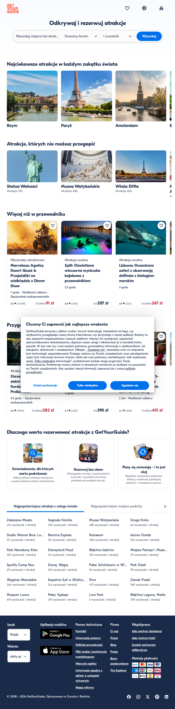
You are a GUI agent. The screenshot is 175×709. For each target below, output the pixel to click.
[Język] (144, 8)
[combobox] (37, 36)
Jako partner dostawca (147, 631)
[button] (32, 99)
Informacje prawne (88, 638)
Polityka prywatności (89, 645)
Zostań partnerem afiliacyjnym (144, 647)
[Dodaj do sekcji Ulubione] (53, 225)
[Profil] (161, 8)
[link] (32, 99)
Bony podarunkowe (119, 661)
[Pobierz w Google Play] (56, 634)
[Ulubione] (127, 8)
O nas (114, 631)
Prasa (114, 652)
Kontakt (81, 631)
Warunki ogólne (86, 663)
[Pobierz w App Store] (56, 651)
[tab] (45, 506)
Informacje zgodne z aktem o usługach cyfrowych (89, 676)
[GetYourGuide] (13, 9)
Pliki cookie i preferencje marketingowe (91, 654)
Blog (113, 645)
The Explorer (118, 670)
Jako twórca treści (143, 638)
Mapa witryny (85, 687)
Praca (114, 638)
